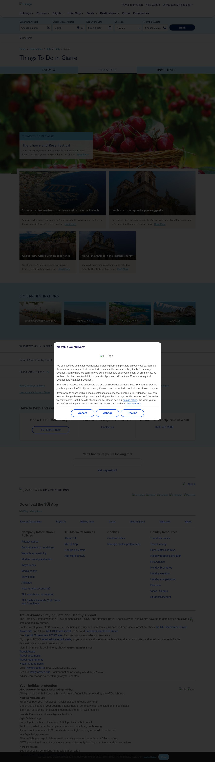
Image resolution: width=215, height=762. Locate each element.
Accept (82, 413)
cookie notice (130, 400)
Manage (107, 413)
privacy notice (133, 403)
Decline (132, 413)
